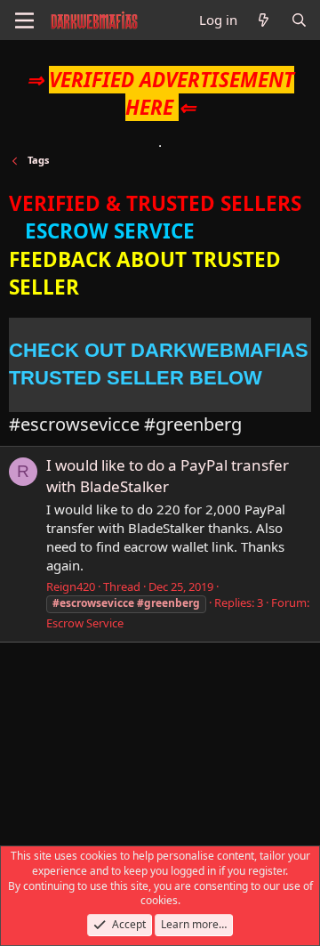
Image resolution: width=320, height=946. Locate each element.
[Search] (299, 20)
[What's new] (263, 20)
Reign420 (70, 586)
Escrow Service (85, 623)
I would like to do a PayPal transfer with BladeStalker (167, 476)
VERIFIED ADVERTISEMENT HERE (171, 94)
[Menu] (24, 20)
